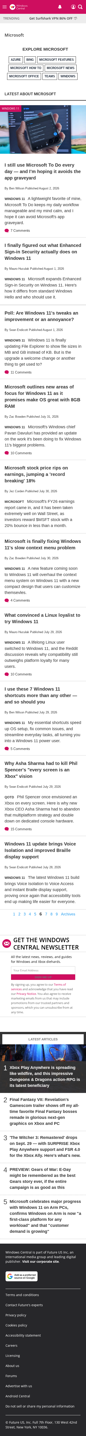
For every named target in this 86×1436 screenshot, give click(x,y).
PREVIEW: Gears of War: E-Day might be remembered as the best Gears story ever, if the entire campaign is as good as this (42, 1178)
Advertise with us (19, 1386)
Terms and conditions (22, 1295)
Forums (11, 1376)
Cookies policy (16, 1325)
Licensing (13, 1355)
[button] (80, 7)
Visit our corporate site (40, 1261)
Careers (11, 1345)
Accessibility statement (23, 1335)
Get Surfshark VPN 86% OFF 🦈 (53, 18)
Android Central (18, 1396)
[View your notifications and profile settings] (59, 7)
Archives (68, 914)
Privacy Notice (26, 994)
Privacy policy (16, 1315)
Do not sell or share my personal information (40, 1406)
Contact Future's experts (24, 1305)
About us (12, 1366)
